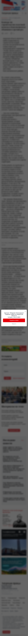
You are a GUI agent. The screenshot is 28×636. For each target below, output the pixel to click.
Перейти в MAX (14, 320)
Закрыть (14, 323)
